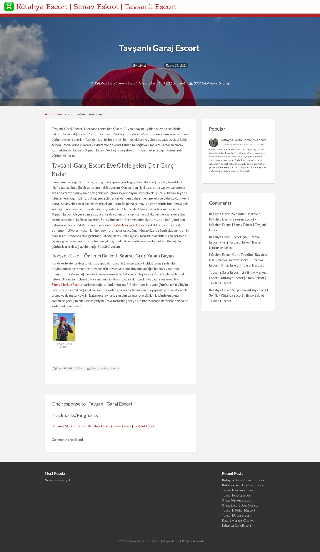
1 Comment (258, 144)
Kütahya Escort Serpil (224, 290)
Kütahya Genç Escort (237, 525)
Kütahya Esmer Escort (225, 237)
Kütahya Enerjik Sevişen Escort (243, 485)
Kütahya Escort (106, 83)
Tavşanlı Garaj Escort (224, 272)
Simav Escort (127, 83)
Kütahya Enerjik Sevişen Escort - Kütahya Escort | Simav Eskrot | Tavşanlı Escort (237, 224)
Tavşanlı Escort (149, 83)
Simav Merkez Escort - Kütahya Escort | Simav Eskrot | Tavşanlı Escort (106, 426)
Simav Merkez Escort (67, 284)
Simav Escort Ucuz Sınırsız (240, 505)
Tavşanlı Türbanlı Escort (238, 510)
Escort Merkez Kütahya (238, 520)
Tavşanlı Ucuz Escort (236, 515)
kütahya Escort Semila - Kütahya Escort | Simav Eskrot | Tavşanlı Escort (238, 295)
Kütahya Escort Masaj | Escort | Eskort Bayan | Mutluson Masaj (236, 242)
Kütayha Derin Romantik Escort (243, 140)
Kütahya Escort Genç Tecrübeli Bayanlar (238, 254)
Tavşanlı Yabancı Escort (129, 225)
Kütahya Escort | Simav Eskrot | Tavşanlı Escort (96, 6)
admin (142, 65)
